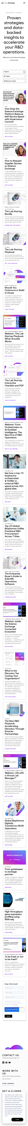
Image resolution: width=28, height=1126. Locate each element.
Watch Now (9, 136)
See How (7, 502)
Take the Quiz (9, 309)
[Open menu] (24, 2)
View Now (8, 887)
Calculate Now (10, 696)
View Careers (8, 1083)
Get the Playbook (11, 263)
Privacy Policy (15, 1004)
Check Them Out (10, 400)
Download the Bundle (12, 225)
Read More (8, 549)
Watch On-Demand (11, 449)
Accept (17, 1119)
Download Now (10, 597)
